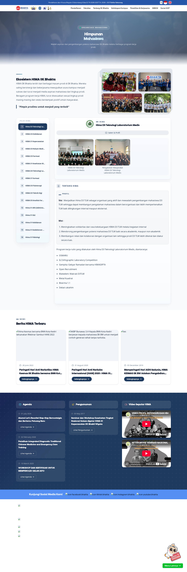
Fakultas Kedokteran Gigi (105, 536)
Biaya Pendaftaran (103, 514)
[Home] (22, 8)
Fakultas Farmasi (102, 542)
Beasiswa (99, 517)
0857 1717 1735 (50, 536)
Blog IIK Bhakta (139, 536)
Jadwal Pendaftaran (103, 511)
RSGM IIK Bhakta (140, 511)
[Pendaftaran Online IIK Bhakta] (173, 552)
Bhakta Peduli (138, 520)
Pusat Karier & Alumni (142, 514)
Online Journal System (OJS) (144, 542)
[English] (170, 2)
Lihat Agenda (26, 427)
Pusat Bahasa (138, 517)
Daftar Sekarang (115, 2)
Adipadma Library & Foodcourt (145, 523)
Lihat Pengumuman (81, 430)
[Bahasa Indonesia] (165, 2)
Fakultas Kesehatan (103, 539)
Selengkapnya (28, 379)
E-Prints (136, 539)
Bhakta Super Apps (140, 533)
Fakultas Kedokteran (104, 533)
